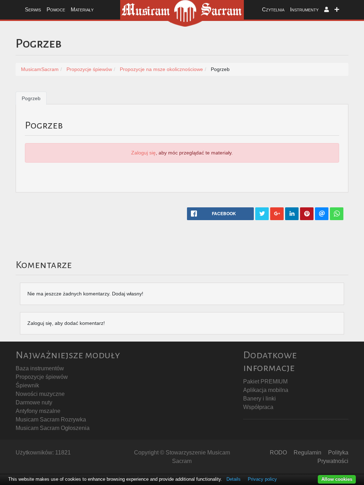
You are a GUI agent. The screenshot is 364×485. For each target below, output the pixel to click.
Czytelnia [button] (273, 9)
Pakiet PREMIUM (265, 381)
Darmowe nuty (34, 402)
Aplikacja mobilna (265, 390)
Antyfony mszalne (38, 411)
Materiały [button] (82, 9)
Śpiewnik (27, 385)
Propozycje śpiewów (42, 377)
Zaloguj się (143, 153)
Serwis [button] (33, 9)
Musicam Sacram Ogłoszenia (53, 428)
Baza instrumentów (40, 368)
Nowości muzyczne (40, 394)
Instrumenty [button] (304, 9)
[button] (326, 10)
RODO (278, 452)
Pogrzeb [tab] (31, 98)
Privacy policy (262, 479)
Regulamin (307, 452)
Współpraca (258, 407)
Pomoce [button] (56, 9)
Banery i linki (259, 399)
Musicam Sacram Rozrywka (51, 419)
